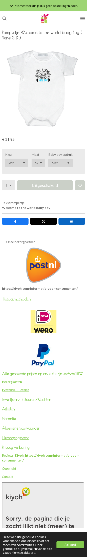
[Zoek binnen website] (4, 18)
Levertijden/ (12, 399)
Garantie (9, 418)
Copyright (9, 468)
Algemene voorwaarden (21, 428)
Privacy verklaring (16, 447)
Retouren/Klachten (36, 399)
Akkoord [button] (70, 544)
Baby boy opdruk (60, 154)
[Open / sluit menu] (82, 18)
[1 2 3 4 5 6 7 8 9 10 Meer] (8, 185)
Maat (35, 154)
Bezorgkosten (12, 382)
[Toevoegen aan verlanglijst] (80, 185)
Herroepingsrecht (15, 437)
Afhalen (8, 409)
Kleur (9, 154)
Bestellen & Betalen (15, 390)
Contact (7, 476)
